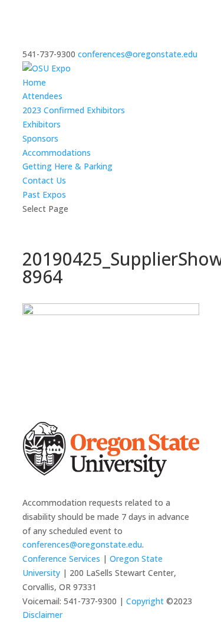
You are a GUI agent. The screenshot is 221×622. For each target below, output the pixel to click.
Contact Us (44, 180)
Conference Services (61, 558)
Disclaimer (42, 614)
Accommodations (56, 152)
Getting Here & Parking (67, 166)
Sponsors (40, 138)
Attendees (42, 96)
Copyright (145, 601)
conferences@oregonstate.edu (82, 544)
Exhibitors (41, 124)
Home (34, 82)
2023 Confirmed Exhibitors (73, 110)
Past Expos (44, 194)
